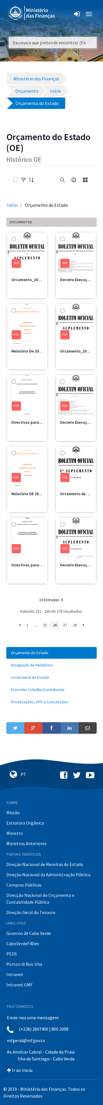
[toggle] (23, 179)
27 (65, 625)
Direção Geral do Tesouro (31, 912)
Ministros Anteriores (26, 843)
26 (55, 625)
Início (12, 205)
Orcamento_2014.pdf (30, 279)
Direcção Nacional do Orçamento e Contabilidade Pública (40, 898)
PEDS (11, 954)
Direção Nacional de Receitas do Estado (44, 864)
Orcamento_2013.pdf (79, 351)
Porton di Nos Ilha (24, 964)
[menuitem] (51, 653)
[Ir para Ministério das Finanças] (32, 13)
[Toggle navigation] (64, 14)
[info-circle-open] (73, 179)
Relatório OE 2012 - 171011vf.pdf (40, 493)
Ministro (14, 833)
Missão (13, 812)
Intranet (14, 974)
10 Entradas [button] (49, 599)
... (35, 625)
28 (75, 625)
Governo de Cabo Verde (28, 933)
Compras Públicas (23, 885)
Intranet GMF (19, 984)
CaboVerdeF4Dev (22, 943)
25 (45, 625)
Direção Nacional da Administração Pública (48, 874)
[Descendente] (32, 179)
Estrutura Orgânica (25, 823)
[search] (62, 179)
